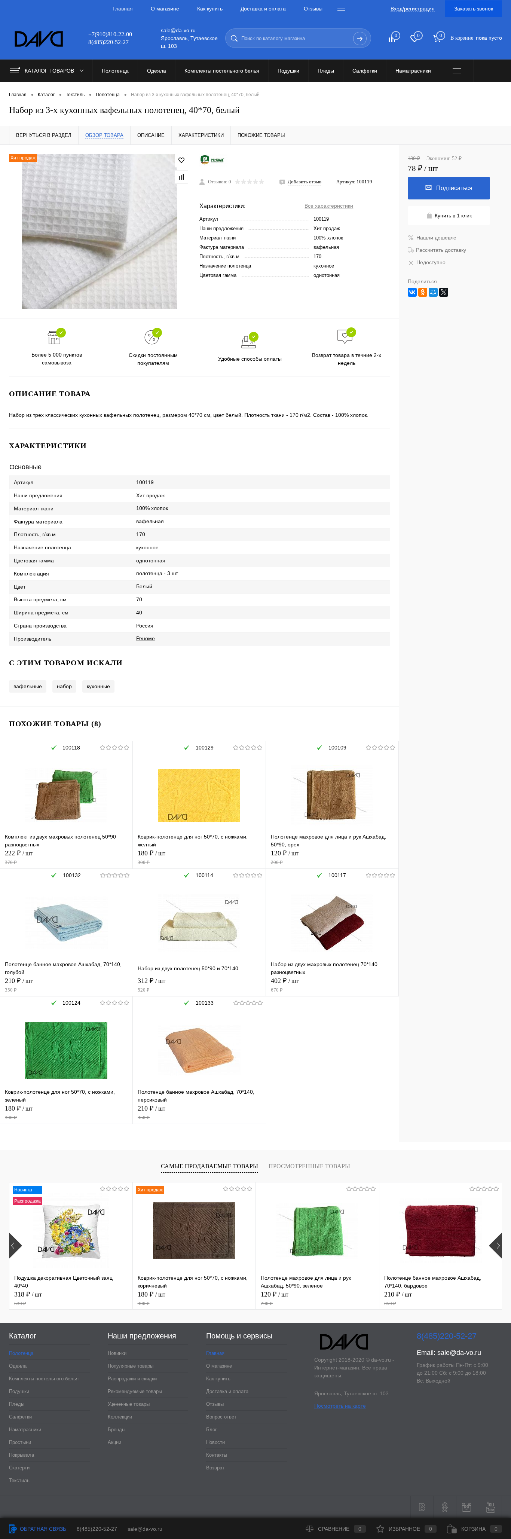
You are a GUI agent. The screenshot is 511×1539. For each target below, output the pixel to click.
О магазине (165, 9)
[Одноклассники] (422, 292)
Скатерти (19, 1468)
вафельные (27, 686)
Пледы (16, 1404)
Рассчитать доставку (441, 250)
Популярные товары (130, 1366)
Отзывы (313, 9)
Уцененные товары (129, 1404)
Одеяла (18, 1366)
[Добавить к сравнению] (181, 177)
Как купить (210, 9)
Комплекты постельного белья (44, 1378)
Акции (114, 1442)
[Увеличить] (99, 231)
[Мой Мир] (433, 292)
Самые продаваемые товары (209, 1166)
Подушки (19, 1391)
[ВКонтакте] (412, 292)
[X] (443, 292)
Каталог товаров (50, 71)
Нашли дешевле (436, 238)
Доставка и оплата (263, 9)
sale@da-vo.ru (459, 1352)
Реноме (145, 638)
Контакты (216, 1455)
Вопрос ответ (221, 1417)
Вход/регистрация (413, 9)
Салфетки (20, 1417)
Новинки (117, 1353)
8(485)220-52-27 (97, 1529)
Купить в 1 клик (453, 216)
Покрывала (21, 1455)
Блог (211, 1429)
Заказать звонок (473, 9)
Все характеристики (329, 206)
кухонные (98, 686)
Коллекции (120, 1417)
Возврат (215, 1468)
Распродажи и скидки (132, 1378)
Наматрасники (25, 1429)
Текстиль (19, 1480)
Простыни (20, 1442)
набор (64, 686)
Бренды (116, 1429)
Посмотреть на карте (340, 1406)
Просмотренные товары (309, 1166)
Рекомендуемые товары (135, 1391)
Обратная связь (42, 1529)
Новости (215, 1442)
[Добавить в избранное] (181, 160)
